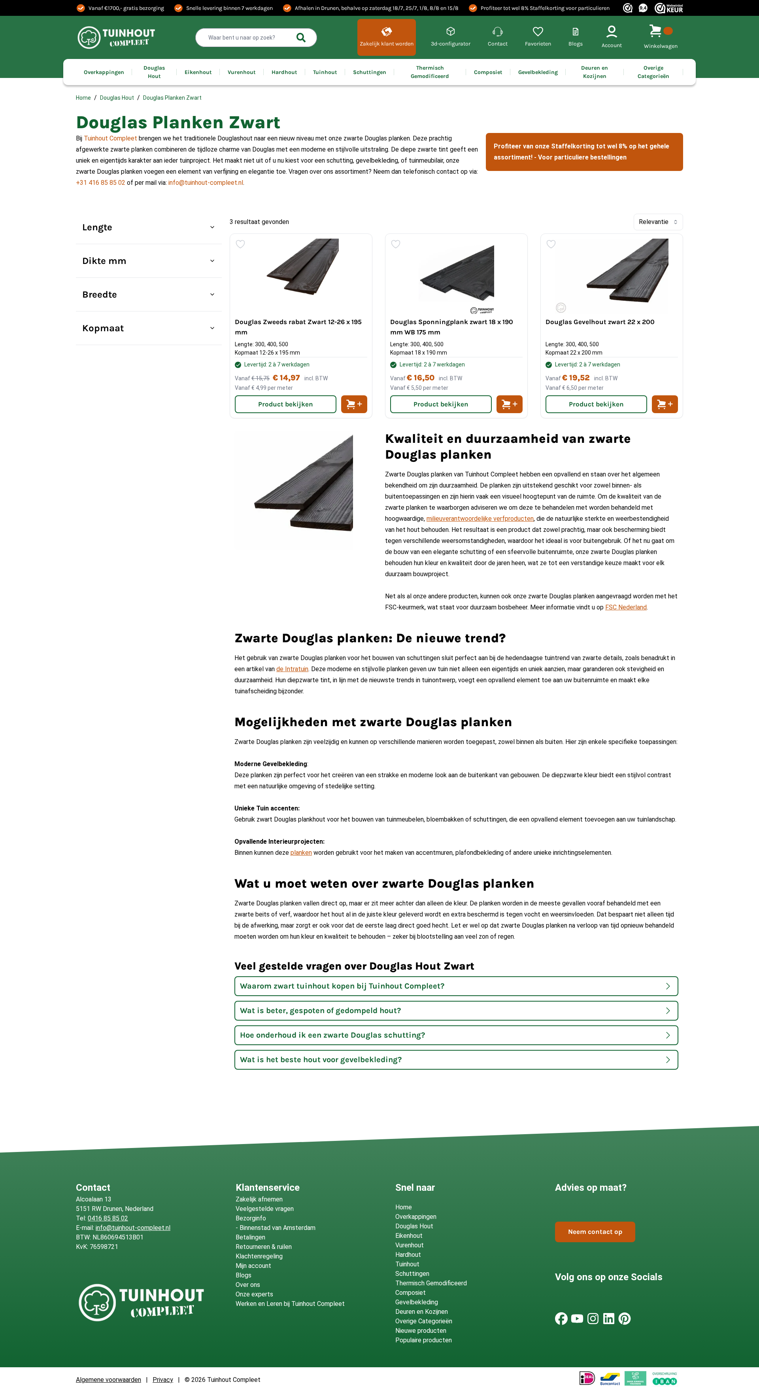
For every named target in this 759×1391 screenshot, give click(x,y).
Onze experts (254, 1294)
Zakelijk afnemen (259, 1199)
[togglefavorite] (240, 244)
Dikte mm (104, 260)
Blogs (243, 1275)
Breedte (99, 294)
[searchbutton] (301, 38)
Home (83, 98)
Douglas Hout (117, 98)
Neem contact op (595, 1231)
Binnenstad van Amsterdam (277, 1228)
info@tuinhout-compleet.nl (205, 182)
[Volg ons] (561, 1318)
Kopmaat (103, 328)
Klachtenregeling (259, 1256)
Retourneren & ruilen (264, 1247)
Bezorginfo (251, 1218)
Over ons (248, 1285)
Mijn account (253, 1266)
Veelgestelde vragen (265, 1209)
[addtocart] (354, 404)
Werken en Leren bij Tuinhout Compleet (290, 1304)
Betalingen (250, 1237)
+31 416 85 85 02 (100, 182)
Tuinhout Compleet (110, 138)
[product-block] (301, 326)
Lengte (97, 227)
